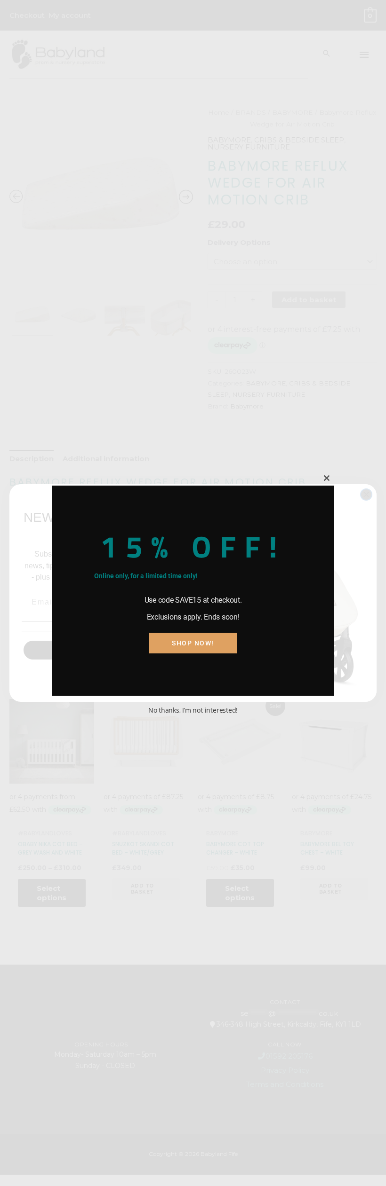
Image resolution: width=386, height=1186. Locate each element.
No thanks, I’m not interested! (193, 710)
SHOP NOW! (193, 643)
